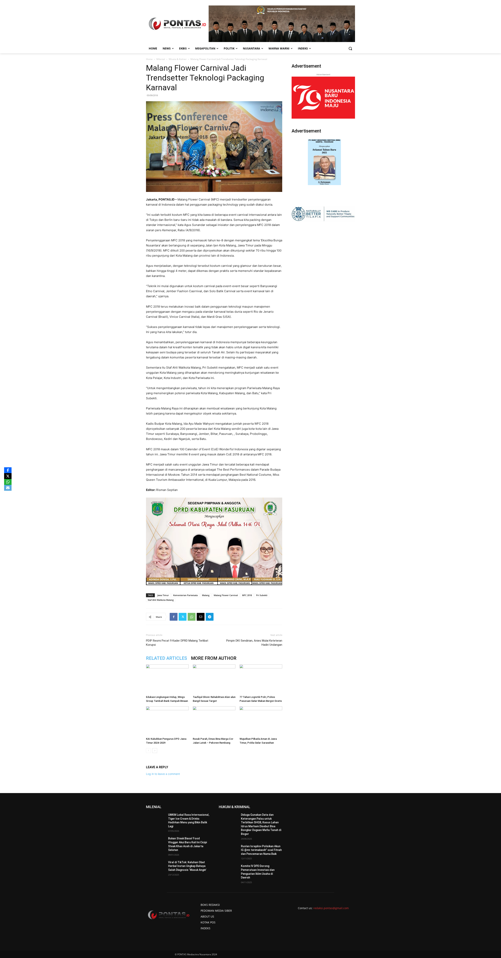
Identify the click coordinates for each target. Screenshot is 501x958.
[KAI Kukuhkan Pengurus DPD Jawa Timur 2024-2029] (167, 721)
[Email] (201, 617)
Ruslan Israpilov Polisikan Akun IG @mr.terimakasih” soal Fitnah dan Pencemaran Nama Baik (261, 850)
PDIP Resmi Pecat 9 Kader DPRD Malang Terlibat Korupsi (177, 642)
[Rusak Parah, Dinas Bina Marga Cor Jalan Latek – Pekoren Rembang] (214, 721)
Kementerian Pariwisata (185, 595)
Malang (205, 595)
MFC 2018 (247, 595)
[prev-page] (148, 750)
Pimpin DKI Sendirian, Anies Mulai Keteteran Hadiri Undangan (254, 642)
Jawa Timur (163, 595)
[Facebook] (174, 617)
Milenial (160, 59)
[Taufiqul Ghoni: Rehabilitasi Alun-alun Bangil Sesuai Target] (214, 679)
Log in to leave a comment (163, 773)
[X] (8, 476)
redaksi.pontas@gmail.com (331, 908)
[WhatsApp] (192, 617)
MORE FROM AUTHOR (213, 658)
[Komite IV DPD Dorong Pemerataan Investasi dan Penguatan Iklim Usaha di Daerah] (228, 870)
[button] (350, 48)
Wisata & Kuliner (178, 59)
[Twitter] (183, 617)
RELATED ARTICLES (166, 658)
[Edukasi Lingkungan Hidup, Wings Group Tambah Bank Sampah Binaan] (167, 679)
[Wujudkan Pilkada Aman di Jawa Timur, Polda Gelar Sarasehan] (261, 721)
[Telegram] (210, 617)
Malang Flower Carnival (226, 595)
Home (149, 59)
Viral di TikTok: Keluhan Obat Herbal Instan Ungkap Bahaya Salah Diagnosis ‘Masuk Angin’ (187, 866)
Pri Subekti (261, 595)
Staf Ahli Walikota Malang (161, 599)
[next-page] (154, 750)
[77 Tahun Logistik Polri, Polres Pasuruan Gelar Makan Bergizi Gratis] (261, 679)
